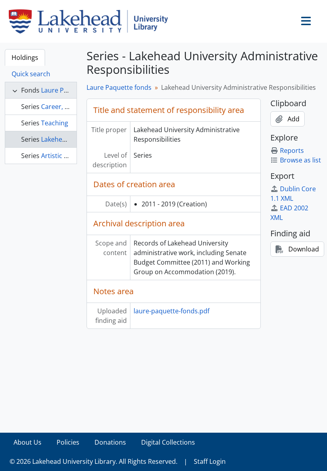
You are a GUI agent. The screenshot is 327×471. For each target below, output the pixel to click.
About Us (27, 442)
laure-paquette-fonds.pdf (171, 311)
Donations (110, 442)
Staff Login (210, 461)
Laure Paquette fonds (119, 87)
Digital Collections (168, 442)
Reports (292, 150)
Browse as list (300, 160)
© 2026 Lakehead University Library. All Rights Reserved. (93, 461)
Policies (68, 442)
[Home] (91, 21)
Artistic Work (60, 155)
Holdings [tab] (25, 57)
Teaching (54, 123)
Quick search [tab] (31, 73)
